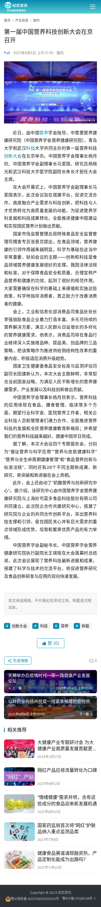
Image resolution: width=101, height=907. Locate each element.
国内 (60, 53)
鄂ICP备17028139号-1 (79, 899)
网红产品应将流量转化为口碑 (67, 770)
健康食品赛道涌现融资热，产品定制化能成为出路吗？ (67, 856)
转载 (85, 625)
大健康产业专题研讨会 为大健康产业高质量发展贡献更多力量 (67, 746)
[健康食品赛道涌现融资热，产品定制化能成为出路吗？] (19, 859)
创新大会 (13, 156)
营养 (43, 132)
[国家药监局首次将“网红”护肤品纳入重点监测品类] (19, 831)
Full (7, 53)
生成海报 (20, 660)
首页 (7, 20)
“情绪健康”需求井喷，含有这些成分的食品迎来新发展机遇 (67, 800)
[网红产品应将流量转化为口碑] (19, 776)
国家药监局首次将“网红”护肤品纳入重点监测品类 (66, 828)
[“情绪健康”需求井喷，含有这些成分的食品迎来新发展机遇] (19, 803)
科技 (30, 148)
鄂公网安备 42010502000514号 (36, 899)
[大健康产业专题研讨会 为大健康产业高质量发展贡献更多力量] (19, 748)
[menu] (92, 7)
